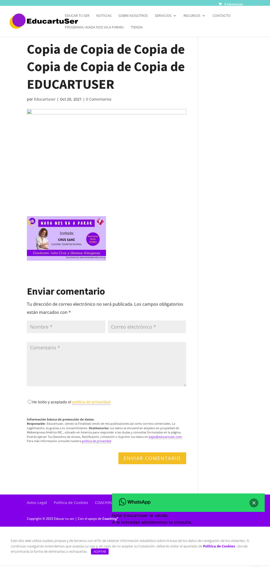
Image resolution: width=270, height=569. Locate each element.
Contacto (221, 16)
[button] (253, 502)
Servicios (163, 16)
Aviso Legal (37, 502)
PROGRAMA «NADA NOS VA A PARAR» (94, 27)
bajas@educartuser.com (165, 437)
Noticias (104, 16)
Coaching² (110, 518)
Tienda (137, 27)
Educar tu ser (77, 16)
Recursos (192, 16)
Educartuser (45, 99)
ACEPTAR (100, 551)
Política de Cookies (71, 502)
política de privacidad (91, 401)
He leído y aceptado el (71, 401)
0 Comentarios (99, 99)
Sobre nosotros (133, 16)
